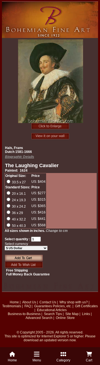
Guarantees (43, 306)
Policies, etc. (62, 306)
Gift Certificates (86, 306)
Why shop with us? (73, 302)
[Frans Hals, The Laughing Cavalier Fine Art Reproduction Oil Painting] (50, 84)
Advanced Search (39, 318)
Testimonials (11, 306)
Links (86, 314)
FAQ (27, 306)
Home (14, 302)
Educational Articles (52, 310)
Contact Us (47, 302)
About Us (29, 302)
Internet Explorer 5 (55, 336)
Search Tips (53, 314)
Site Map (72, 314)
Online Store (65, 318)
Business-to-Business (24, 314)
